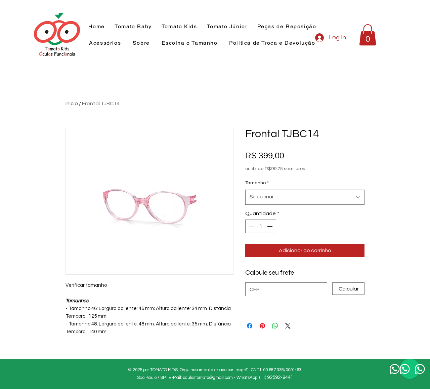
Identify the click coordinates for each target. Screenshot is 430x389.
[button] (179, 27)
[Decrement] (251, 226)
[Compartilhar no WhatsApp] (275, 326)
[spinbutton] (261, 226)
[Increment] (270, 226)
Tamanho (257, 183)
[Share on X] (288, 326)
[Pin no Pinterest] (262, 326)
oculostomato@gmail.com (208, 377)
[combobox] (304, 197)
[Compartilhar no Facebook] (250, 326)
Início (72, 103)
